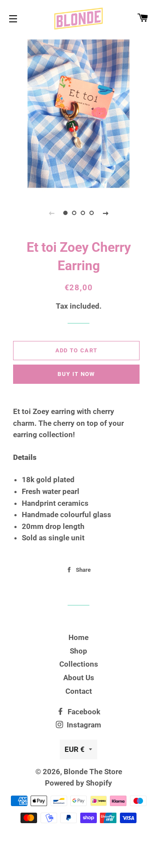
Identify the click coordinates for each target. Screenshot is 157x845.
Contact (78, 691)
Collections (78, 664)
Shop (78, 651)
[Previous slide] (51, 213)
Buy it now (76, 374)
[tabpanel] (78, 113)
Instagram (83, 724)
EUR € (75, 749)
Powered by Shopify (78, 783)
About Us (78, 677)
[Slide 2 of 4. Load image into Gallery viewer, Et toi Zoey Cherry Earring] (74, 213)
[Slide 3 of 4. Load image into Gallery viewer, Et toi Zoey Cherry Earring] (82, 213)
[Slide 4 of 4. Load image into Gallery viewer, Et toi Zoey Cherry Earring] (91, 213)
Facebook (83, 711)
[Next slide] (105, 213)
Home (78, 637)
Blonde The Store (93, 771)
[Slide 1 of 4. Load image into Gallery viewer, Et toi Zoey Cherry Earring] (65, 213)
